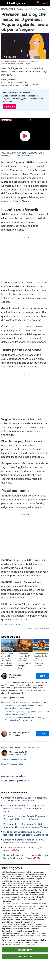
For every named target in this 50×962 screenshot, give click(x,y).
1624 (22, 879)
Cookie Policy (30, 944)
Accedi (45, 3)
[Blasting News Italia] (16, 3)
